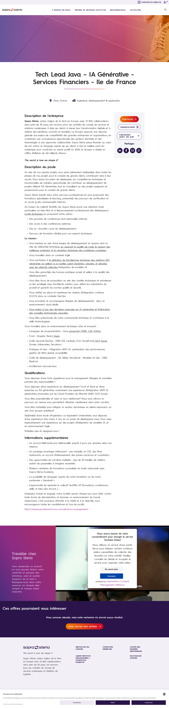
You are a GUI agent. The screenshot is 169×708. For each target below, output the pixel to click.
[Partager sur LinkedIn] (120, 150)
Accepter (112, 576)
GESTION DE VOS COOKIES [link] (82, 648)
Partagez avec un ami (126, 136)
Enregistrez (128, 127)
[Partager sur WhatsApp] (139, 150)
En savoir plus (111, 569)
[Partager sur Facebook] (126, 150)
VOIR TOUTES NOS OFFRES (82, 626)
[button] (165, 10)
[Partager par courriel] (132, 150)
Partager (129, 143)
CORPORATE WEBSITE (151, 2)
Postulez (127, 119)
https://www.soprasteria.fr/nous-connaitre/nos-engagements (56, 509)
